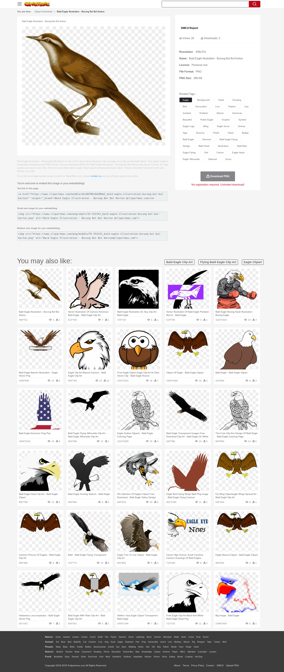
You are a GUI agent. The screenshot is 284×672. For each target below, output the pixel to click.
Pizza (164, 657)
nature (220, 113)
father (166, 647)
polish (216, 132)
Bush (183, 637)
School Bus (128, 652)
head (230, 132)
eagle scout (223, 126)
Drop (198, 637)
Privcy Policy (197, 665)
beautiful (187, 119)
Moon (149, 637)
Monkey (177, 642)
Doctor (111, 647)
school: (49, 651)
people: (49, 646)
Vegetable (137, 657)
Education (116, 652)
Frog (144, 642)
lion (217, 106)
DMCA (220, 665)
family (80, 647)
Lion (170, 642)
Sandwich (116, 657)
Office (182, 652)
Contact (210, 665)
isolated (187, 113)
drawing (237, 100)
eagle (186, 100)
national (212, 159)
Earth (100, 637)
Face (181, 647)
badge (245, 132)
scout (228, 159)
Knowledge (147, 652)
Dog (106, 642)
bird (185, 106)
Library (157, 652)
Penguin (201, 642)
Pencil (106, 652)
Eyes (124, 647)
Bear (63, 642)
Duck (113, 642)
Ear (117, 647)
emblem (204, 113)
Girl (153, 647)
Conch (93, 637)
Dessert (75, 657)
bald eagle (188, 139)
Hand (196, 647)
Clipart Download (43, 11)
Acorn (58, 637)
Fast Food (92, 657)
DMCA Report (189, 28)
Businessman (100, 647)
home (140, 647)
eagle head (238, 152)
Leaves (75, 637)
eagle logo (189, 126)
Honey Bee (153, 642)
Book (77, 652)
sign (185, 132)
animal (241, 126)
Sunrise (157, 637)
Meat (108, 657)
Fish (137, 642)
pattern (232, 106)
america (200, 132)
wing (205, 126)
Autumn (66, 637)
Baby (65, 647)
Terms (186, 665)
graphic (226, 119)
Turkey (217, 642)
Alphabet (191, 652)
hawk (221, 100)
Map (137, 652)
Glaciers (122, 637)
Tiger (209, 642)
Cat (84, 642)
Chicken (92, 642)
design (186, 146)
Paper (175, 652)
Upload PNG (232, 665)
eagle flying (189, 152)
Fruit (101, 657)
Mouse (187, 642)
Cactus (84, 637)
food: (48, 656)
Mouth (174, 647)
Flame (113, 637)
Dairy (67, 657)
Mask (58, 647)
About (177, 665)
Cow (100, 642)
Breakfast (58, 657)
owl (206, 152)
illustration (223, 146)
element (206, 139)
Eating (172, 657)
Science (166, 652)
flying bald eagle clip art (218, 262)
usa (246, 106)
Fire (106, 637)
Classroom (86, 652)
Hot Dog (198, 657)
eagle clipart (253, 262)
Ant (57, 642)
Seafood (127, 657)
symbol (242, 119)
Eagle (120, 642)
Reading (97, 652)
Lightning (140, 637)
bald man (242, 146)
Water (176, 637)
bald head (204, 146)
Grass (131, 637)
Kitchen (148, 657)
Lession (212, 652)
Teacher (68, 652)
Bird (69, 642)
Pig (193, 642)
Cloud (191, 637)
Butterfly (77, 642)
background (203, 100)
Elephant (129, 642)
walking (132, 647)
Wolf (224, 642)
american (237, 113)
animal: (49, 641)
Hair (148, 647)
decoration (201, 106)
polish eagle (206, 119)
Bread (180, 657)
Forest (205, 637)
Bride (72, 647)
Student (59, 652)
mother (88, 647)
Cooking (189, 657)
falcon (220, 152)
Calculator (202, 652)
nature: (49, 637)
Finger (188, 647)
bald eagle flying (229, 139)
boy (159, 647)
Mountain (167, 637)
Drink (83, 657)
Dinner (157, 657)
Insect (163, 642)
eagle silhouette (191, 159)
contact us (96, 176)
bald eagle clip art (179, 262)
